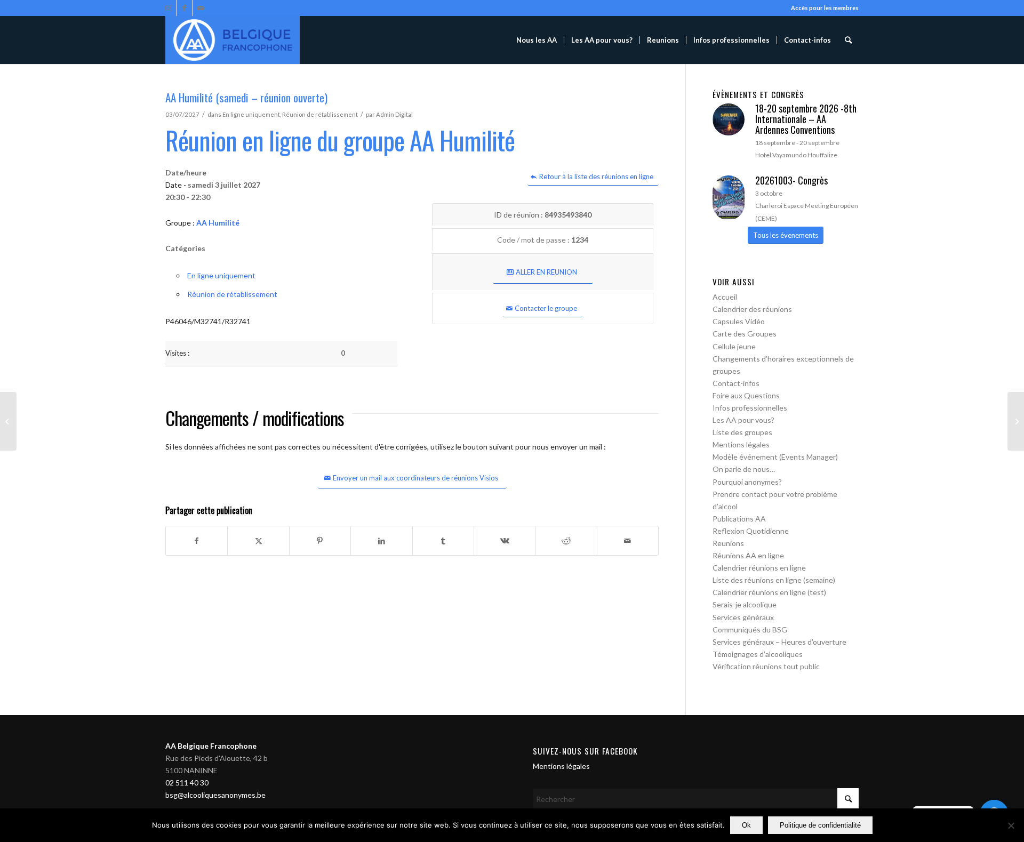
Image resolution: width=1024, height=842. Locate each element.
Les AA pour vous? (743, 419)
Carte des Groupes (745, 333)
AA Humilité (217, 222)
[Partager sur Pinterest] (320, 540)
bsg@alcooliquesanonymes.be (215, 794)
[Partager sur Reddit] (565, 540)
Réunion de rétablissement (320, 114)
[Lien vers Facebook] (184, 8)
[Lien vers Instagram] (168, 8)
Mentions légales (741, 444)
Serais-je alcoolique (745, 604)
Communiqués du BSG (750, 629)
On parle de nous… (744, 469)
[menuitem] (536, 40)
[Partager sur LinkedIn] (381, 540)
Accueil (725, 296)
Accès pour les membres (825, 7)
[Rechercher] (848, 40)
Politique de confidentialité (820, 825)
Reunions (728, 543)
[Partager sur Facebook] (196, 540)
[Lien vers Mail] (201, 8)
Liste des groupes (742, 432)
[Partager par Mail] (627, 540)
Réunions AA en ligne (748, 555)
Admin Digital (394, 114)
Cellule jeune (734, 346)
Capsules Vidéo (739, 321)
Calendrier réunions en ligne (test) (769, 592)
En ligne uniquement (251, 114)
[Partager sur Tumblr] (443, 540)
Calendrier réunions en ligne (759, 567)
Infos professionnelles (750, 407)
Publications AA (739, 518)
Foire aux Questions (746, 395)
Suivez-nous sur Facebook (585, 751)
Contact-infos (736, 383)
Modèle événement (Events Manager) (775, 456)
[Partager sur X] (258, 540)
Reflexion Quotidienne (751, 530)
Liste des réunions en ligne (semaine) (774, 579)
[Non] (1010, 825)
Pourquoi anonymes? (747, 481)
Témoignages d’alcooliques (758, 654)
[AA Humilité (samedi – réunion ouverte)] (8, 421)
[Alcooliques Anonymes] (232, 40)
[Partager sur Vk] (504, 540)
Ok (746, 825)
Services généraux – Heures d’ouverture (779, 641)
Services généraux (743, 617)
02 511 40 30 (187, 782)
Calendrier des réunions (752, 309)
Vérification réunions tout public (766, 666)
